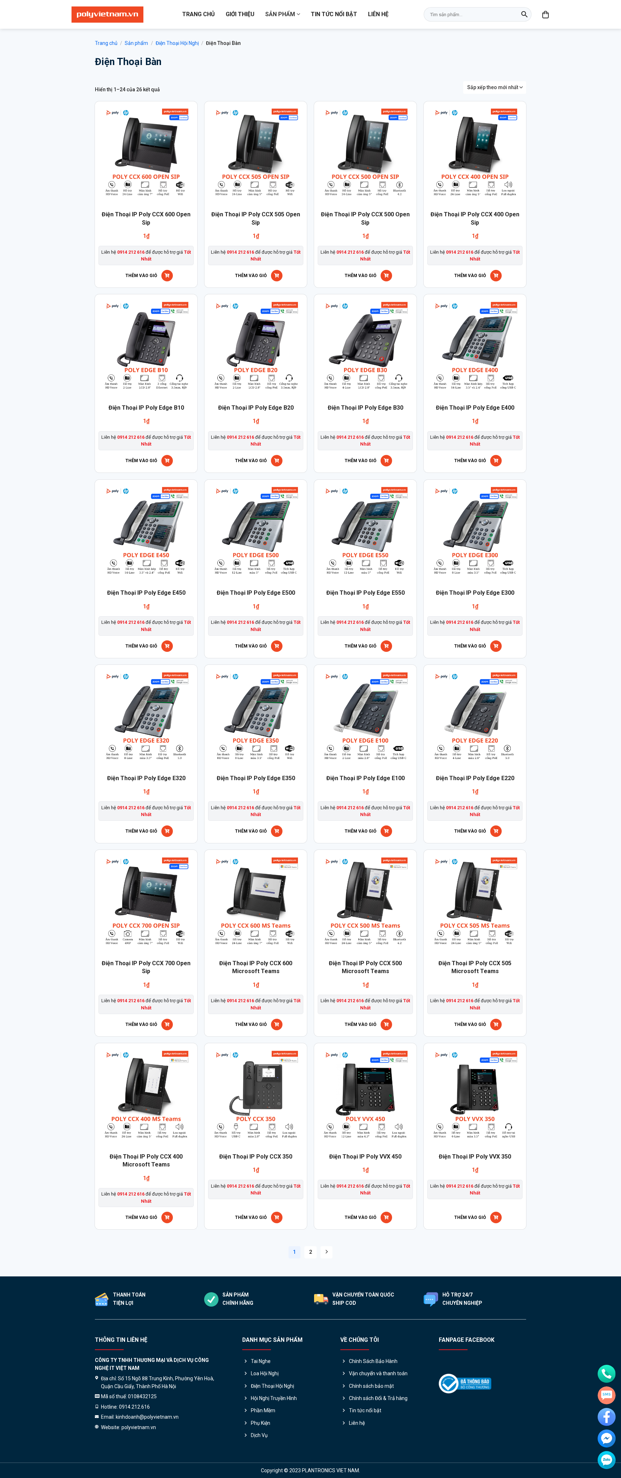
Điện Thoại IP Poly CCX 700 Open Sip (146, 967)
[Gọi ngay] (607, 1374)
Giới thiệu (240, 14)
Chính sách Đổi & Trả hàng (378, 1398)
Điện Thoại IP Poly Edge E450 (146, 592)
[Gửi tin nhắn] (607, 1395)
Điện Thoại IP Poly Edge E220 (475, 778)
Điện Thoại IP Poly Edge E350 (256, 778)
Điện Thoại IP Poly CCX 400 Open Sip (475, 218)
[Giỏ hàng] (545, 14)
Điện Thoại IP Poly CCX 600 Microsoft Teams (255, 967)
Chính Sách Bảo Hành (373, 1361)
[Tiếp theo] (327, 1252)
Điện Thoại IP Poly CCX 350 (255, 1156)
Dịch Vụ (259, 1435)
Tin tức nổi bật (334, 14)
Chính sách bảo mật (371, 1386)
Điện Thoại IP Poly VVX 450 (365, 1156)
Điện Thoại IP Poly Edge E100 (365, 778)
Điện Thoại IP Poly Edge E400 (475, 407)
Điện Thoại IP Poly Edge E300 (475, 592)
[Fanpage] (607, 1417)
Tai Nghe (261, 1361)
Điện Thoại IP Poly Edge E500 (256, 592)
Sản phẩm (280, 14)
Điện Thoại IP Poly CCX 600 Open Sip (146, 218)
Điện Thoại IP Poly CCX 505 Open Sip (255, 218)
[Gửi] (524, 14)
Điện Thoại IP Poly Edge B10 (146, 407)
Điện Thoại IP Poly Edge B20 (256, 407)
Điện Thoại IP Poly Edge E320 (146, 778)
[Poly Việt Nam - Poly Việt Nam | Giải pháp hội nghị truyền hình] (107, 14)
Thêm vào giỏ (141, 275)
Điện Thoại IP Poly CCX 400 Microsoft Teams (146, 1160)
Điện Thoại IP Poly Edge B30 (365, 407)
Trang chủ (198, 14)
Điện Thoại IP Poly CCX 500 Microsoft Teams (365, 967)
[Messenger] (607, 1438)
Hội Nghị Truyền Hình (274, 1398)
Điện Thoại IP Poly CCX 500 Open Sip (365, 218)
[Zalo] (607, 1460)
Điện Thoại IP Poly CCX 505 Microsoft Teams (474, 967)
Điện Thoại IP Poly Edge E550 (365, 592)
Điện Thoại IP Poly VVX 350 (475, 1156)
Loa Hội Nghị (265, 1373)
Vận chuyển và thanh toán (378, 1373)
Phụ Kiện (260, 1423)
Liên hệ (378, 14)
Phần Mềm (263, 1410)
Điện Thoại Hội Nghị (177, 43)
